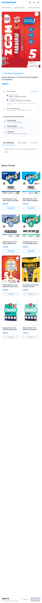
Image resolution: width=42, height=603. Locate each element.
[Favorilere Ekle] (37, 14)
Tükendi (10, 294)
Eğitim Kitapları (19, 8)
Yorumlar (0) (34, 143)
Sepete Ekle (10, 208)
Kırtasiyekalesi (6, 8)
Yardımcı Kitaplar (34, 8)
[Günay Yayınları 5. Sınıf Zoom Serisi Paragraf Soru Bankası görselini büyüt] (21, 39)
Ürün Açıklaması (8, 143)
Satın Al (26, 599)
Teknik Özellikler (22, 143)
